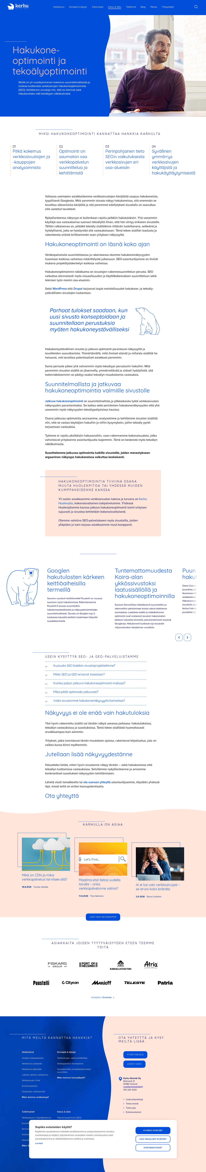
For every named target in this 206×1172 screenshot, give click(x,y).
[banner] (18, 6)
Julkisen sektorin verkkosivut (35, 1074)
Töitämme (131, 7)
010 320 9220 (130, 1089)
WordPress (59, 288)
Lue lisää (39, 1143)
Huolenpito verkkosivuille (33, 1091)
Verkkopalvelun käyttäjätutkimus (36, 1117)
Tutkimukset (97, 7)
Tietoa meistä (132, 1103)
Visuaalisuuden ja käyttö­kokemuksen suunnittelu (74, 1071)
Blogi (143, 7)
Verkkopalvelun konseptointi (70, 1063)
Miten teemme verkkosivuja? (35, 1097)
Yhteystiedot (168, 7)
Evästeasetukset (153, 1148)
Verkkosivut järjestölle (32, 1069)
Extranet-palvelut (29, 1086)
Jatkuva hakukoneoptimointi (64, 401)
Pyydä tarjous (135, 1055)
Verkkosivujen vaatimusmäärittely (72, 1058)
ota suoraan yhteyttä (97, 782)
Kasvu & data (114, 7)
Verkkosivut (58, 7)
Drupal (77, 288)
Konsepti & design (78, 7)
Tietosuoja (131, 1107)
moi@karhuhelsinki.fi (133, 1086)
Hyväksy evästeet (153, 1131)
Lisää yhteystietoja (134, 1099)
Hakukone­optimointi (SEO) (69, 1117)
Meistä (153, 7)
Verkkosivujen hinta (31, 1080)
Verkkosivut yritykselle (32, 1063)
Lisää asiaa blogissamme (103, 917)
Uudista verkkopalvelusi (33, 1058)
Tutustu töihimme (101, 998)
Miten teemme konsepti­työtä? (71, 1077)
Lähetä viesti (134, 1064)
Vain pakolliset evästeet (153, 1139)
